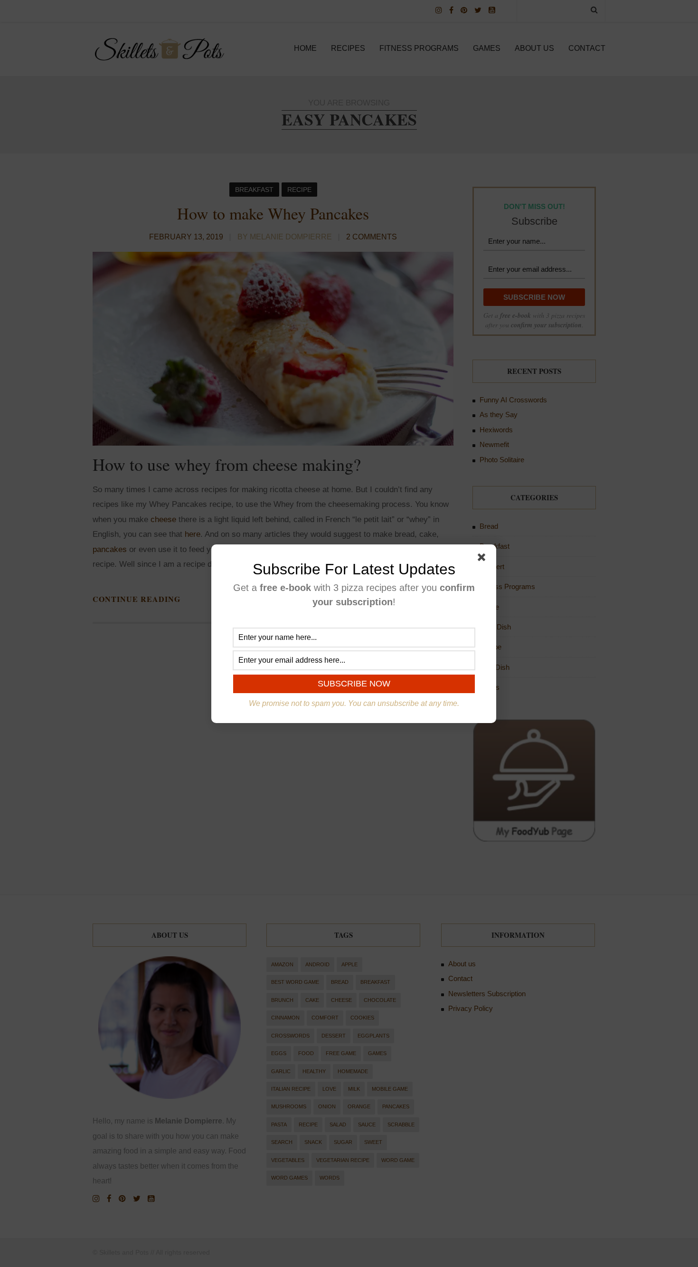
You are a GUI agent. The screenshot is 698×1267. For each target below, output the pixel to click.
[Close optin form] (483, 559)
